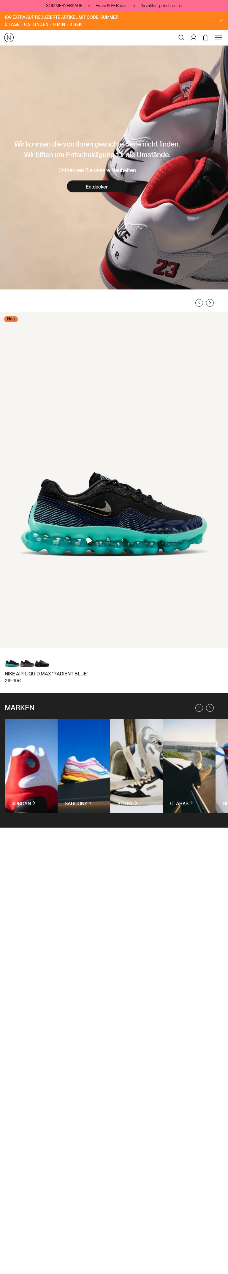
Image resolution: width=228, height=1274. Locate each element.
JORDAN (21, 803)
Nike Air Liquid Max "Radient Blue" (46, 674)
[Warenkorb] (206, 37)
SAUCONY (76, 803)
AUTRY (125, 803)
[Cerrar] (221, 21)
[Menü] (219, 37)
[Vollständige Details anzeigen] (31, 766)
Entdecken (97, 187)
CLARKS (179, 803)
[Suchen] (181, 37)
